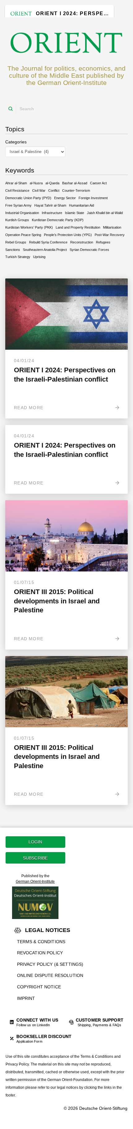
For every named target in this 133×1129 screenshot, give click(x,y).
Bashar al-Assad (74, 183)
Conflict (53, 190)
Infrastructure (52, 213)
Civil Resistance (17, 190)
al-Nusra (36, 183)
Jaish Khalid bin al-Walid (105, 213)
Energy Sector (65, 198)
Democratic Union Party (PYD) (28, 198)
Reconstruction (81, 242)
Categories (16, 141)
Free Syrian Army (18, 205)
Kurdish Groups (17, 220)
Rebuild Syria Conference (48, 242)
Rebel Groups (15, 242)
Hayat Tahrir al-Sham (50, 205)
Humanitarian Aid (81, 205)
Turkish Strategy (17, 257)
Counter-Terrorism (76, 190)
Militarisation (112, 227)
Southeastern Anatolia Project (45, 250)
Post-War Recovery (110, 235)
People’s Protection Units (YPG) (68, 235)
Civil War (38, 190)
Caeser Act (98, 183)
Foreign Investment (93, 198)
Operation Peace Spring (23, 235)
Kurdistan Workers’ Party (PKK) (29, 227)
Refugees (103, 242)
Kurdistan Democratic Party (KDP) (58, 220)
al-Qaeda (52, 183)
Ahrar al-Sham (16, 183)
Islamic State (74, 213)
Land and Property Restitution (78, 227)
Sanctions (12, 250)
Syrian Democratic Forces (89, 250)
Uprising (39, 257)
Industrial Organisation (22, 213)
